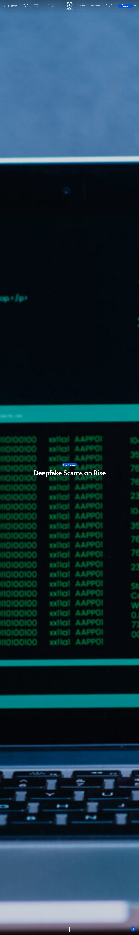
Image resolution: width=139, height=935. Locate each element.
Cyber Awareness (69, 465)
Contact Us (109, 5)
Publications (95, 6)
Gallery (82, 6)
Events (36, 5)
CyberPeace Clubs (52, 5)
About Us (25, 5)
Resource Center (125, 5)
